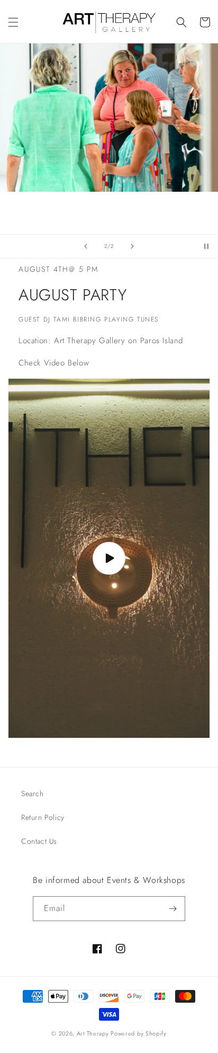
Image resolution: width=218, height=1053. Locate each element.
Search (32, 793)
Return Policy (43, 817)
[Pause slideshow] (206, 246)
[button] (13, 22)
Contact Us (39, 841)
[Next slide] (132, 246)
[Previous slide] (85, 246)
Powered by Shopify (139, 1033)
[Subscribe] (173, 908)
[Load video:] (109, 558)
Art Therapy (93, 1033)
